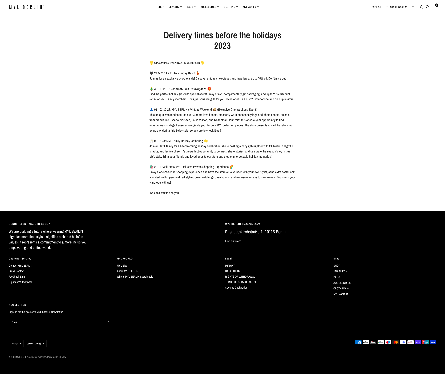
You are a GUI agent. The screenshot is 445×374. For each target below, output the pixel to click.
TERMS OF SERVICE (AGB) (240, 282)
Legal (228, 258)
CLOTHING (229, 7)
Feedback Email (17, 276)
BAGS (190, 7)
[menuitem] (161, 7)
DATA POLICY (232, 271)
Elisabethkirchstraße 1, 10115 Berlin (255, 232)
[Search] (427, 7)
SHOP (161, 7)
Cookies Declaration (236, 287)
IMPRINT (230, 265)
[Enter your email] (108, 322)
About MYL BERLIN (127, 271)
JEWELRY (174, 7)
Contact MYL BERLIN (20, 265)
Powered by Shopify (56, 357)
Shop (336, 258)
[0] (433, 7)
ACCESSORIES (208, 7)
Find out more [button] (233, 241)
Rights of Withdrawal (20, 282)
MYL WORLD (249, 7)
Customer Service (20, 258)
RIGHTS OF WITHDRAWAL (240, 276)
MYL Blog (122, 265)
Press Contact (16, 271)
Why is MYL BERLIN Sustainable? (136, 276)
